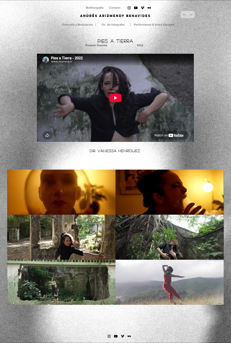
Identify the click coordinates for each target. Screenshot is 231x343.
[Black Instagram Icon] (129, 8)
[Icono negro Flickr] (149, 8)
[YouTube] (136, 8)
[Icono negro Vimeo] (142, 8)
